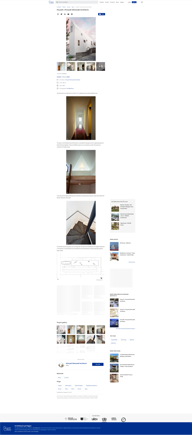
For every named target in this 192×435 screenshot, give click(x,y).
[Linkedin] (65, 14)
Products (112, 2)
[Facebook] (58, 14)
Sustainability (114, 340)
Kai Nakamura (70, 88)
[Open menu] (142, 2)
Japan (68, 77)
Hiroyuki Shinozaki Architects (72, 80)
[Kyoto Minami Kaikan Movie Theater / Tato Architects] (114, 368)
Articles (107, 2)
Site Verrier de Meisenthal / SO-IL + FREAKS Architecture (127, 215)
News (117, 2)
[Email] (68, 14)
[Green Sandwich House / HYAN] (114, 378)
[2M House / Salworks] (114, 246)
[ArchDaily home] (51, 2)
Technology (123, 340)
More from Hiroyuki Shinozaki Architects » (125, 328)
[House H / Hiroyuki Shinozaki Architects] (114, 313)
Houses (59, 77)
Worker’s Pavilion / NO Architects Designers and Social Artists (126, 206)
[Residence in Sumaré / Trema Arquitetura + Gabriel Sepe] (114, 256)
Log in (129, 2)
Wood (59, 377)
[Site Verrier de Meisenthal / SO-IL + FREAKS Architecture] (115, 217)
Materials (132, 340)
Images (122, 2)
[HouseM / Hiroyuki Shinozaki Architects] (114, 323)
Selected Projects (79, 385)
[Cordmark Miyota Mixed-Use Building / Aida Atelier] (114, 358)
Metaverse (113, 343)
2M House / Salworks (125, 243)
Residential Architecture (91, 385)
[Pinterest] (72, 14)
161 (63, 83)
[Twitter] (61, 14)
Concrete (66, 377)
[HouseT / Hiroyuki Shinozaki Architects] (114, 302)
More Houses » (132, 262)
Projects (102, 2)
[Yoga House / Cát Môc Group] (115, 226)
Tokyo (66, 389)
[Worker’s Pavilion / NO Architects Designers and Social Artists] (115, 208)
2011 (63, 85)
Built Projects (68, 385)
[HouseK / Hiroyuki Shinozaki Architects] (61, 329)
